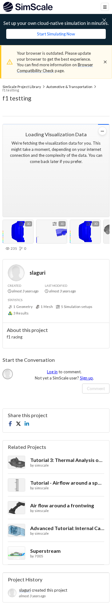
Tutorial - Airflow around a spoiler (67, 483)
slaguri (37, 273)
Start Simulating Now (56, 33)
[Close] (105, 62)
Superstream (45, 551)
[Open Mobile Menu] (105, 7)
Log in (52, 371)
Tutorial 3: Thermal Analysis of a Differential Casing (67, 460)
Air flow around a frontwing (62, 505)
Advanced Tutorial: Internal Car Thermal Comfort (67, 528)
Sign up (86, 377)
